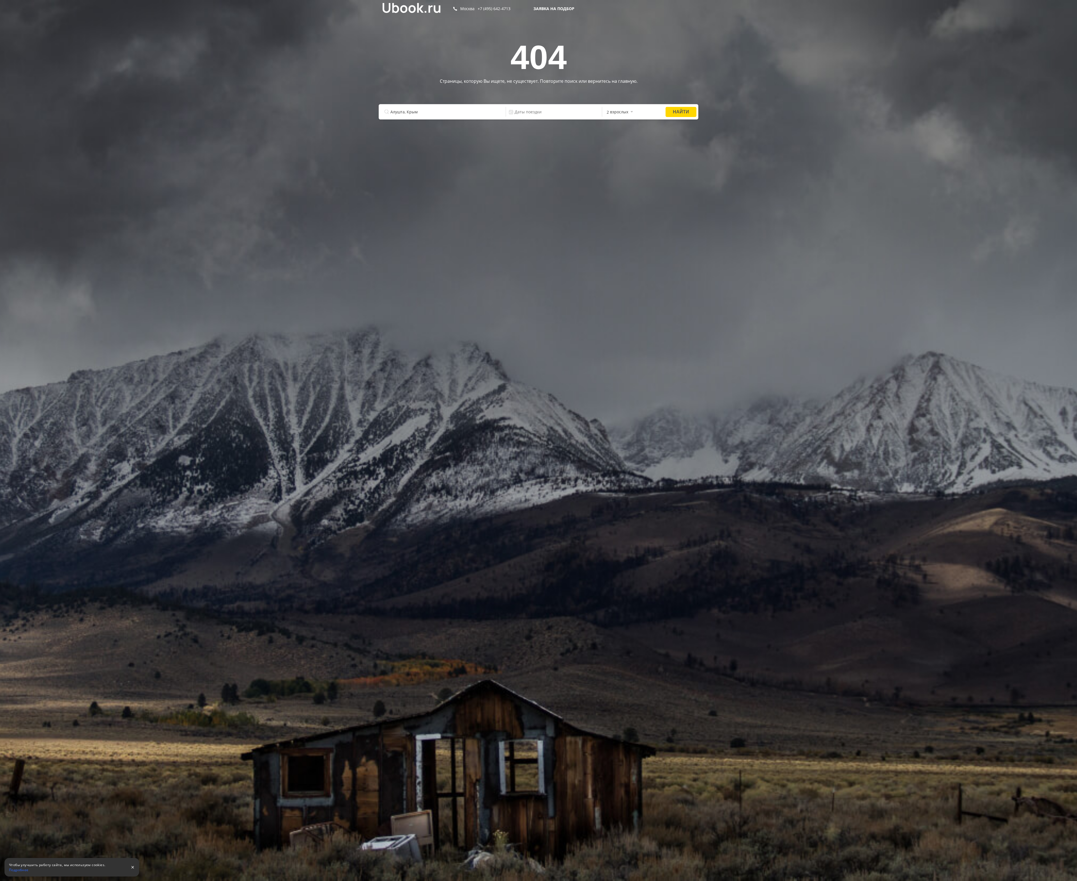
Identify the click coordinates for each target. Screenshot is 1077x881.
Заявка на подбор (553, 8)
